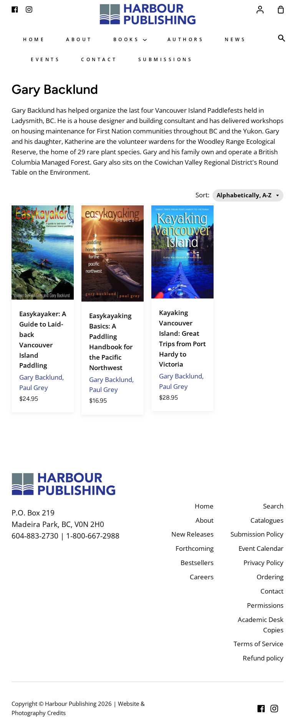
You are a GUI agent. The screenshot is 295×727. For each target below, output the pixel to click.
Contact (99, 59)
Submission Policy (256, 534)
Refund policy (263, 658)
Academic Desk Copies (260, 624)
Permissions (265, 605)
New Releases (192, 534)
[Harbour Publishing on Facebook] (261, 708)
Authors (185, 39)
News (235, 39)
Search (273, 506)
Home (34, 39)
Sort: (203, 194)
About (79, 39)
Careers (202, 576)
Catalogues (266, 520)
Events (45, 59)
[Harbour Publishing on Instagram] (274, 708)
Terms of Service (258, 643)
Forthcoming (195, 548)
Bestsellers (197, 562)
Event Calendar (261, 548)
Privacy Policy (263, 562)
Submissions (165, 59)
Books (128, 39)
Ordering (270, 576)
